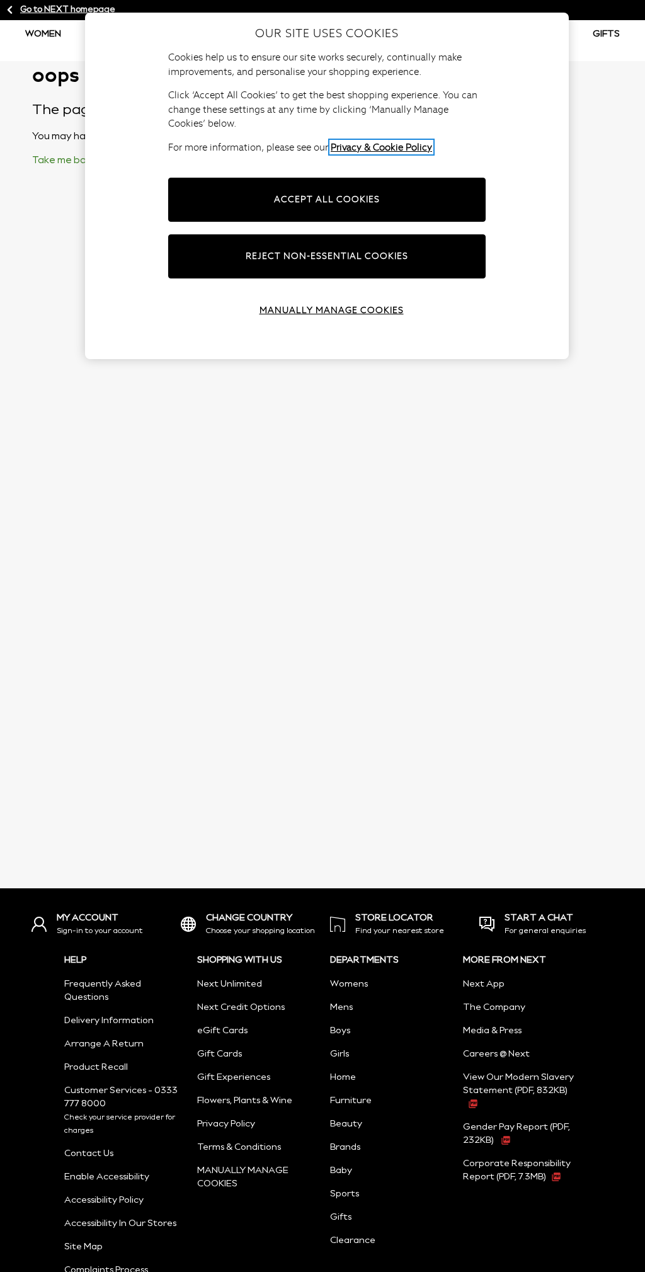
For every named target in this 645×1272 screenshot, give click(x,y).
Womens (349, 984)
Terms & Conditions (239, 1147)
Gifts (606, 34)
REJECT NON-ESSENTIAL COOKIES (327, 255)
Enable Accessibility (106, 1176)
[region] (327, 186)
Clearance (352, 1240)
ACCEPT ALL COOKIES (327, 199)
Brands (345, 1147)
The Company (494, 1007)
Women (43, 34)
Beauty (346, 1124)
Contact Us (88, 1153)
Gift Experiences (233, 1077)
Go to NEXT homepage (67, 10)
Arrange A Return (104, 1044)
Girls (339, 1054)
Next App (484, 984)
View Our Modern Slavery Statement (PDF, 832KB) (518, 1084)
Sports (344, 1193)
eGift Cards (222, 1030)
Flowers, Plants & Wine (244, 1100)
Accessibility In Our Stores (120, 1223)
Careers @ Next (496, 1054)
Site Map (83, 1246)
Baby (341, 1170)
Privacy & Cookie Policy (381, 147)
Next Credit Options (241, 1007)
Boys (340, 1030)
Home (343, 1077)
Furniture (351, 1100)
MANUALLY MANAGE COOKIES (332, 310)
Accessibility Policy (104, 1200)
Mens (341, 1007)
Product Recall (96, 1067)
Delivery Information (109, 1020)
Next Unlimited (229, 984)
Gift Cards (219, 1054)
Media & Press (492, 1030)
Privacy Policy (226, 1124)
